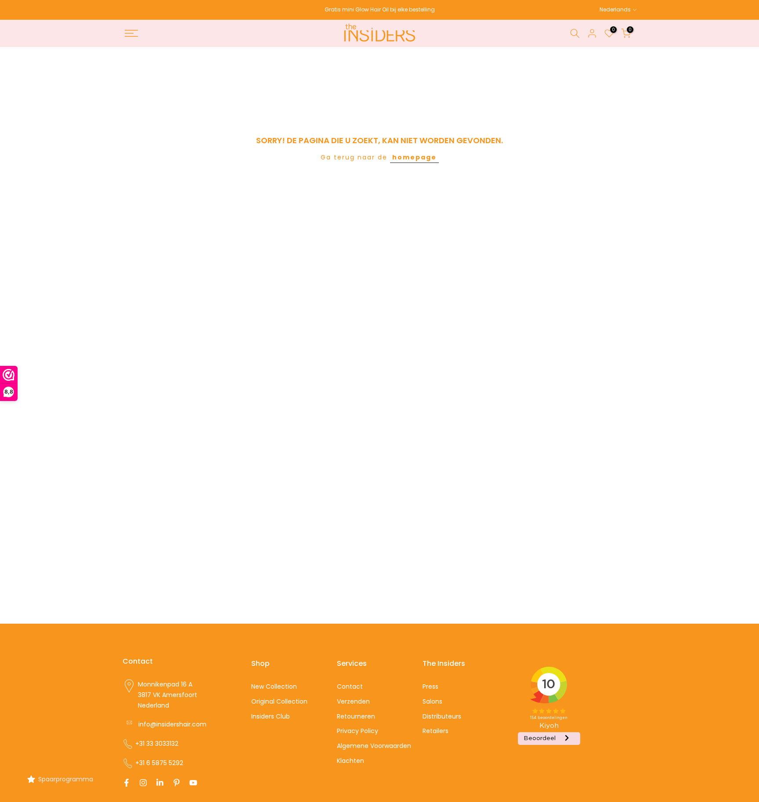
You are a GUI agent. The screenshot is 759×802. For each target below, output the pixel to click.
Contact (350, 686)
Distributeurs (442, 716)
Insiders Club (270, 716)
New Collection (274, 686)
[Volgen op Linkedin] (160, 782)
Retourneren (356, 716)
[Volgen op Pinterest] (177, 782)
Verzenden (353, 701)
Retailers (435, 730)
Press (430, 686)
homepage (414, 157)
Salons (432, 701)
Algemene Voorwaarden (374, 745)
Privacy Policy (357, 730)
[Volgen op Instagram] (143, 782)
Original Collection (279, 701)
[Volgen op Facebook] (126, 782)
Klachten (350, 760)
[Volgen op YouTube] (193, 782)
